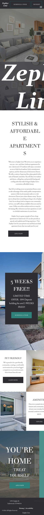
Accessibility (29, 508)
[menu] (41, 7)
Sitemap (21, 508)
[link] (36, 4)
